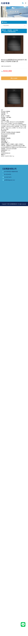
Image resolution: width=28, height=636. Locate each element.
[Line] (23, 624)
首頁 (4, 30)
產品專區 (6, 25)
